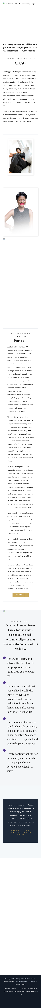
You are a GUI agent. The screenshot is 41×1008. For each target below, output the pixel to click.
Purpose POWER (20, 984)
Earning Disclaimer (31, 991)
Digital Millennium (19, 991)
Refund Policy (23, 988)
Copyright (7, 988)
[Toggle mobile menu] (37, 7)
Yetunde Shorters (9, 981)
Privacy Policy (32, 988)
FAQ (20, 994)
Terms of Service (8, 991)
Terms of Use (14, 988)
